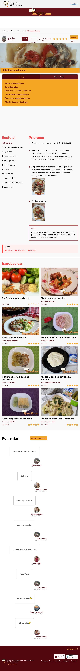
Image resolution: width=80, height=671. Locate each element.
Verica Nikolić (41, 637)
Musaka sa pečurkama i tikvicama (18, 91)
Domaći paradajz (11, 87)
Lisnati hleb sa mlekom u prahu (17, 94)
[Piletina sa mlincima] (52, 186)
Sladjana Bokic (37, 514)
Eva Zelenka (11, 39)
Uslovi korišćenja (29, 660)
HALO (15, 664)
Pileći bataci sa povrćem (59, 286)
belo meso (21, 250)
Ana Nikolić (37, 563)
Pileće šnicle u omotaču (20, 325)
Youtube (58, 661)
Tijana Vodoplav (40, 490)
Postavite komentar (38, 438)
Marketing (10, 662)
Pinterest (74, 661)
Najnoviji (21, 77)
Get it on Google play (72, 656)
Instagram (66, 661)
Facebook (44, 661)
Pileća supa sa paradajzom (20, 286)
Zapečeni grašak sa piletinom (20, 407)
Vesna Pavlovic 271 (37, 612)
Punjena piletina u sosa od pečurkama (20, 366)
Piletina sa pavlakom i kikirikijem (59, 407)
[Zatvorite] (1, 4)
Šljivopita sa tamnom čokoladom (17, 98)
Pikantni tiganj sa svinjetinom (16, 102)
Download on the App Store (59, 656)
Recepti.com (40, 12)
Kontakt (16, 662)
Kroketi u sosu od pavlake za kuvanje (59, 366)
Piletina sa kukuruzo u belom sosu (59, 325)
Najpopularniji (59, 77)
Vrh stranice (71, 649)
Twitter (51, 661)
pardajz (33, 250)
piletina (10, 250)
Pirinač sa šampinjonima (14, 83)
